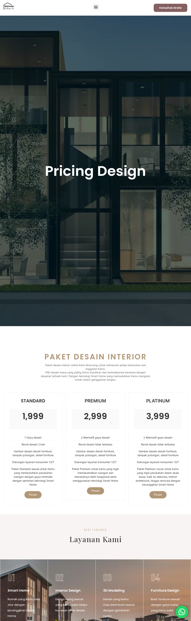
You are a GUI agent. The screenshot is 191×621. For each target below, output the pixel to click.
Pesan (33, 494)
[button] (96, 7)
